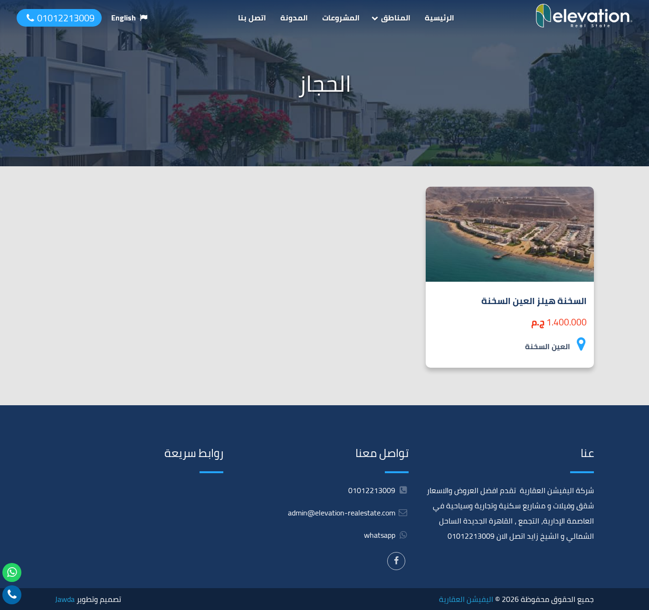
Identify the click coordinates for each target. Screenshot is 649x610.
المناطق (395, 17)
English (123, 17)
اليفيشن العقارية (466, 599)
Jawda (65, 599)
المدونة (294, 17)
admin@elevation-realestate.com (341, 512)
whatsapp (380, 535)
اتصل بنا (252, 17)
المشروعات (341, 17)
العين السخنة (547, 346)
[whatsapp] (11, 572)
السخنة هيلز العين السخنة (534, 300)
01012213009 (66, 18)
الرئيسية (439, 17)
